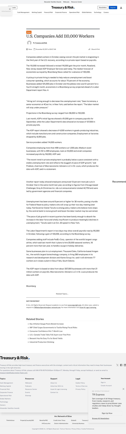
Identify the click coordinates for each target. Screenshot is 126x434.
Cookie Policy (80, 383)
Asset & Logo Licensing (58, 389)
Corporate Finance (6, 392)
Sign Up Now (107, 413)
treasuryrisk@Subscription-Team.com (13, 373)
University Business (78, 423)
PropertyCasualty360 (27, 420)
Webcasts (66, 2)
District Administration (61, 423)
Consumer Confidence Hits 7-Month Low (46, 331)
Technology (4, 402)
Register (113, 7)
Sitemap (28, 395)
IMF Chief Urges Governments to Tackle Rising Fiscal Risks (53, 327)
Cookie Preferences (88, 429)
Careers (3, 405)
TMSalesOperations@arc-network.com (47, 307)
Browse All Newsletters (100, 418)
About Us (53, 383)
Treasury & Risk (87, 420)
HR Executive (46, 423)
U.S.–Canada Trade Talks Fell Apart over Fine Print (50, 335)
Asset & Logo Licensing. (88, 307)
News (29, 32)
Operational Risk (6, 395)
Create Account (106, 385)
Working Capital (5, 386)
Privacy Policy (76, 429)
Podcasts (28, 386)
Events (27, 392)
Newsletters (103, 7)
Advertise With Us (56, 386)
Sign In (103, 382)
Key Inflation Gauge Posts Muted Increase (47, 324)
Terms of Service (81, 386)
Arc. (45, 429)
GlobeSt (73, 420)
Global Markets (5, 399)
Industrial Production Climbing (42, 342)
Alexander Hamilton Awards (52, 2)
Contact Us (54, 392)
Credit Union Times (59, 420)
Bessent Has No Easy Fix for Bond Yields (46, 338)
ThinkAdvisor (10, 420)
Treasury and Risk (41, 43)
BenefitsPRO (44, 420)
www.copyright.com (74, 305)
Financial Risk (5, 389)
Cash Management (6, 383)
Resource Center (76, 2)
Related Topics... (62, 294)
